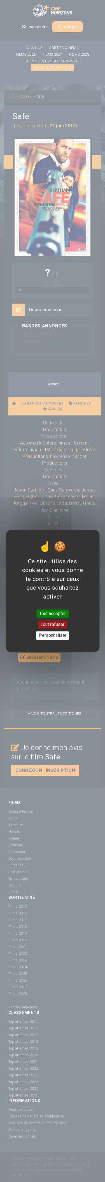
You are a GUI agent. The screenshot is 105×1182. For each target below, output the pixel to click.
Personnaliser (52, 635)
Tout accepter (52, 613)
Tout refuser (52, 624)
